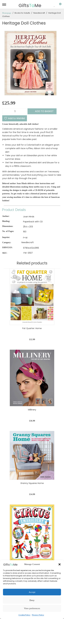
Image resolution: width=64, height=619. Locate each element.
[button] (59, 564)
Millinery (32, 409)
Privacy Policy (38, 615)
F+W (25, 237)
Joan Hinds (28, 216)
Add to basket (44, 111)
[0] (58, 5)
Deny (32, 600)
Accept (32, 592)
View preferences (32, 608)
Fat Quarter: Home (32, 328)
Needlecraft (27, 242)
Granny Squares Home (32, 483)
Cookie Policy (24, 615)
